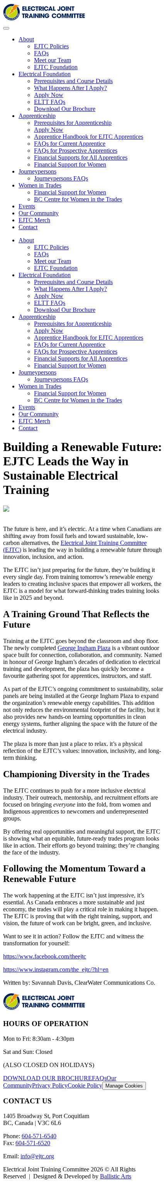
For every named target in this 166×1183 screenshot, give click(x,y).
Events (27, 206)
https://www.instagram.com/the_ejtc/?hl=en (55, 969)
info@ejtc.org (37, 1156)
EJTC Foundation (56, 67)
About (26, 39)
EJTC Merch (34, 220)
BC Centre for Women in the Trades (78, 199)
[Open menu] (6, 28)
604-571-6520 (32, 1143)
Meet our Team (52, 60)
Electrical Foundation (45, 74)
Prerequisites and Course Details (73, 81)
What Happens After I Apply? (70, 88)
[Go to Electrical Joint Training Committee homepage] (44, 19)
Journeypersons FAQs (61, 178)
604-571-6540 (39, 1136)
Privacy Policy (50, 1085)
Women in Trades (40, 185)
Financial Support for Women (70, 164)
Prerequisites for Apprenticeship (73, 122)
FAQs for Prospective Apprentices (75, 150)
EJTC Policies (51, 46)
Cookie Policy (85, 1085)
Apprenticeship (37, 115)
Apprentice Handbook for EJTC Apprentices (88, 136)
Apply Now (48, 95)
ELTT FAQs (49, 102)
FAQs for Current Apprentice (69, 143)
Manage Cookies (124, 1086)
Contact (28, 227)
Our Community (39, 213)
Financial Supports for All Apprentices (80, 157)
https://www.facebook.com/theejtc (44, 956)
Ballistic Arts (115, 1176)
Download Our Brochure (64, 109)
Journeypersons (37, 171)
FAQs (41, 53)
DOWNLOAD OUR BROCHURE (47, 1078)
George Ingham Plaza (84, 648)
